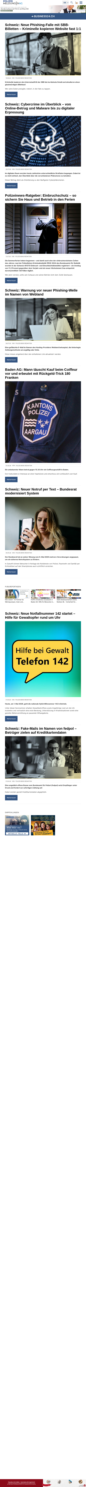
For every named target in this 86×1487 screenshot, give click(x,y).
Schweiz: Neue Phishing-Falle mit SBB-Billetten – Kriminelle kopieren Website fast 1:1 (43, 27)
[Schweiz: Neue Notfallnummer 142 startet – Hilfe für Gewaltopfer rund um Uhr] (43, 659)
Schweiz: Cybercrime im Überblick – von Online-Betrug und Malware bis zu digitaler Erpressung (40, 108)
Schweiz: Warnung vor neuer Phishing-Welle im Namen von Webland (41, 292)
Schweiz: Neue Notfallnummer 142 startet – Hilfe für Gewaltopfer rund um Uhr (40, 615)
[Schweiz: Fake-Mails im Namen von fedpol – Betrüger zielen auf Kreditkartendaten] (43, 757)
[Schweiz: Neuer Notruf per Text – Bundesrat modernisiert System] (43, 523)
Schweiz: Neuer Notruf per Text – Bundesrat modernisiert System (41, 491)
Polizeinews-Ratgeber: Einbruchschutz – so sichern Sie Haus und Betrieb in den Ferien (40, 197)
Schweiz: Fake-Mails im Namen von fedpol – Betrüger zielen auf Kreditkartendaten (41, 730)
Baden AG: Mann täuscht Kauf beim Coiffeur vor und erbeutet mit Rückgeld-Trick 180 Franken (41, 373)
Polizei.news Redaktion (23, 78)
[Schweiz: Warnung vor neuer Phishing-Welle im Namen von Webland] (43, 319)
